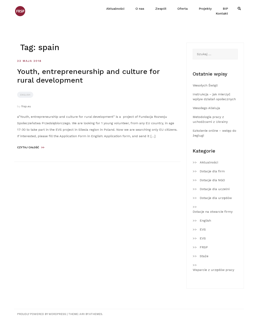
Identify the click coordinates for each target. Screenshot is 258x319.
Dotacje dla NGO (212, 180)
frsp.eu (26, 106)
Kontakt (222, 13)
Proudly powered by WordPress (41, 314)
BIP (225, 9)
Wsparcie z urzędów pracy (213, 270)
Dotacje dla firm (212, 171)
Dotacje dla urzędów (216, 198)
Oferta (182, 9)
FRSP (204, 247)
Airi (82, 314)
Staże (204, 256)
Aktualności (115, 9)
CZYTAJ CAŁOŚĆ (30, 147)
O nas (139, 9)
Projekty (205, 9)
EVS (203, 229)
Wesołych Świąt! (205, 85)
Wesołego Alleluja (206, 108)
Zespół (160, 9)
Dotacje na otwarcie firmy (213, 212)
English (25, 94)
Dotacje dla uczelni (215, 189)
